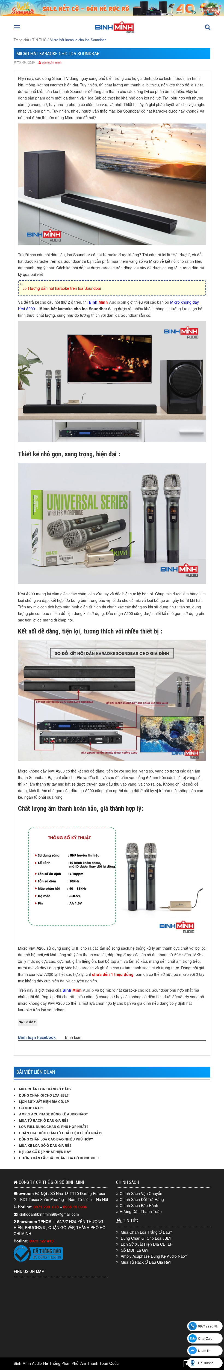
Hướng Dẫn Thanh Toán (141, 1211)
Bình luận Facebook (37, 1037)
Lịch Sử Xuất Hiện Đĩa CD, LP (44, 1101)
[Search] (207, 27)
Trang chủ (21, 39)
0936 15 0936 (75, 1206)
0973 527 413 (42, 1241)
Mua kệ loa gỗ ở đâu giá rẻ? (45, 1145)
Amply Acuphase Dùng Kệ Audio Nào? (53, 1114)
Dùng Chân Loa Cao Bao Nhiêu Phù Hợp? (56, 1139)
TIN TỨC (39, 39)
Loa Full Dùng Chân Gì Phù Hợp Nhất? (53, 1126)
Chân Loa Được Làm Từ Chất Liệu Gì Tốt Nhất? (60, 1132)
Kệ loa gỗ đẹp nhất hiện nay (45, 1151)
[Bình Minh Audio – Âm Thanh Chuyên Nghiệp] (114, 32)
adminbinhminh (51, 62)
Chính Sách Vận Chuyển (141, 1193)
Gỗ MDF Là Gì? (31, 1107)
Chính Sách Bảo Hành (139, 1205)
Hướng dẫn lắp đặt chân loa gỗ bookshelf (59, 1157)
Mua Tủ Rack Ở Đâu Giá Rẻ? (43, 1120)
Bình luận (73, 1037)
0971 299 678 (47, 1206)
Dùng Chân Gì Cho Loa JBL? (44, 1095)
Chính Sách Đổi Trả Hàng (142, 1199)
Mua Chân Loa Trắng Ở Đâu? (45, 1089)
